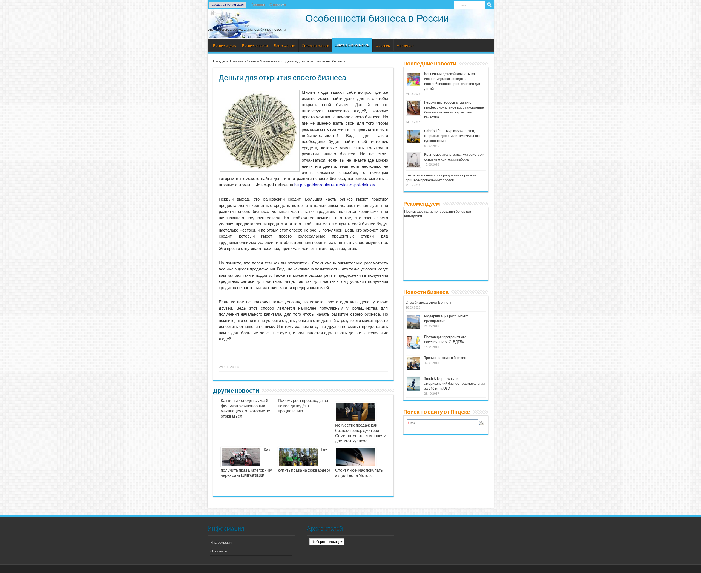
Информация (221, 542)
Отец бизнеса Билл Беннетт (429, 302)
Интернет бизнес (315, 46)
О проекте (277, 5)
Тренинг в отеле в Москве (445, 358)
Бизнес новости (255, 46)
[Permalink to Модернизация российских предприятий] (413, 328)
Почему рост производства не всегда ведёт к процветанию (303, 406)
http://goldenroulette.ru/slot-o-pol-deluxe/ (334, 185)
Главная (258, 5)
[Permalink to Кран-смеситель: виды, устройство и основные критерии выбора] (413, 166)
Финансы (383, 46)
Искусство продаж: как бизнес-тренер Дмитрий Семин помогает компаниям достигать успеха (360, 433)
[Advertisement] (304, 360)
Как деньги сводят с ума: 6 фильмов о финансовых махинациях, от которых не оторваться (245, 408)
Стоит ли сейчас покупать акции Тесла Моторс (359, 473)
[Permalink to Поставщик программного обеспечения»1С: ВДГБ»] (413, 349)
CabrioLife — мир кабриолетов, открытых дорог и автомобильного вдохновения (452, 136)
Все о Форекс (285, 46)
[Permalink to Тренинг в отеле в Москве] (413, 369)
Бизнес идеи (224, 46)
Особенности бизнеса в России (377, 18)
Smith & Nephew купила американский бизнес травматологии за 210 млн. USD (454, 383)
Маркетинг (405, 46)
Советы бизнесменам (352, 45)
